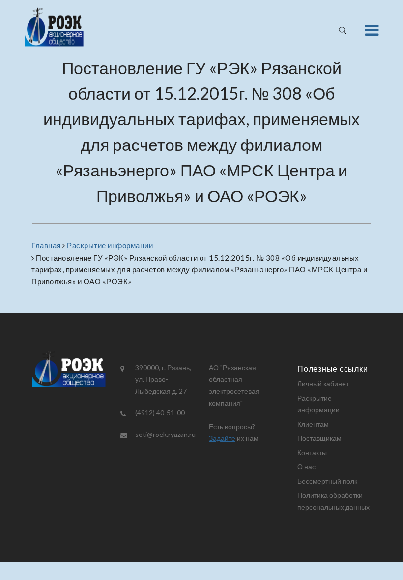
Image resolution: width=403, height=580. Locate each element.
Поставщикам (319, 438)
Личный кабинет (323, 383)
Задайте (222, 438)
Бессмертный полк (327, 481)
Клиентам (313, 424)
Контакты (312, 452)
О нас (306, 467)
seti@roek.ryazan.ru (165, 434)
